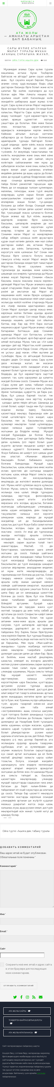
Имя (3, 914)
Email (3, 931)
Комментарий (8, 866)
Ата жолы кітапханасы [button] (21, 1032)
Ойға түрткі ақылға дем (25, 60)
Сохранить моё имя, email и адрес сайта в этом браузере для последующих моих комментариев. (29, 968)
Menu (50, 3)
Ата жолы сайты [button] (18, 1011)
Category (3, 3)
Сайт (3, 948)
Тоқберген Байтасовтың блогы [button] (25, 1020)
